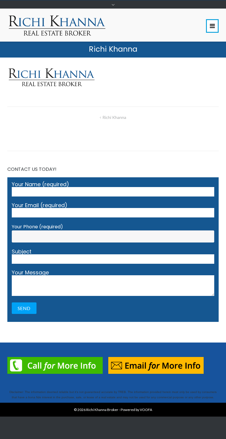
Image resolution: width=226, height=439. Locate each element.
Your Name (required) (40, 185)
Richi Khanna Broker (102, 409)
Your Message (30, 273)
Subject (21, 252)
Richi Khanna (114, 117)
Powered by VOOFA (136, 409)
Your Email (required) (39, 206)
